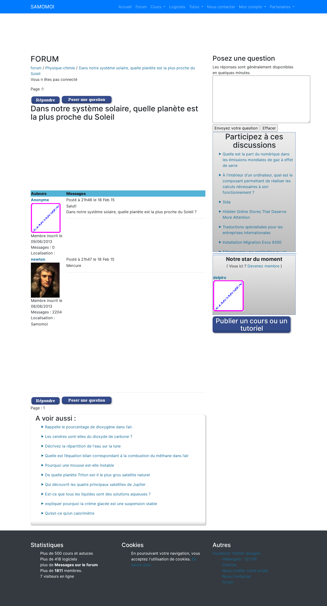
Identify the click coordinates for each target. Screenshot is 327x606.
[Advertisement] (163, 37)
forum (36, 67)
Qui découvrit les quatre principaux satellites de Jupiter (95, 484)
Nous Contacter (236, 576)
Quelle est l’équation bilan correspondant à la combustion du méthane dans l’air (117, 455)
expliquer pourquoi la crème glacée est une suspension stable (101, 503)
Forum (141, 6)
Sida (227, 202)
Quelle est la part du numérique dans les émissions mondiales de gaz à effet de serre (258, 160)
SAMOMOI (42, 7)
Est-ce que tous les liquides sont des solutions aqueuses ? (98, 494)
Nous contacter (221, 6)
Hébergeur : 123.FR (239, 559)
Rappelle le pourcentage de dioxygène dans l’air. (89, 426)
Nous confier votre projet (245, 570)
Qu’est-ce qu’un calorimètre (69, 513)
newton (38, 259)
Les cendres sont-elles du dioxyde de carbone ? (88, 436)
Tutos (194, 6)
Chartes (229, 564)
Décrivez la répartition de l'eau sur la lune (83, 446)
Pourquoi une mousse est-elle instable (79, 465)
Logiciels (177, 6)
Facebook (222, 553)
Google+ (253, 553)
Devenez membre (264, 266)
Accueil (125, 6)
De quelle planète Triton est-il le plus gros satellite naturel (97, 474)
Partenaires (281, 6)
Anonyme (40, 199)
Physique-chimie (60, 67)
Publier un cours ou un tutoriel (252, 324)
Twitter (238, 553)
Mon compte (251, 6)
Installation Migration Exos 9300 (252, 242)
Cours (157, 6)
